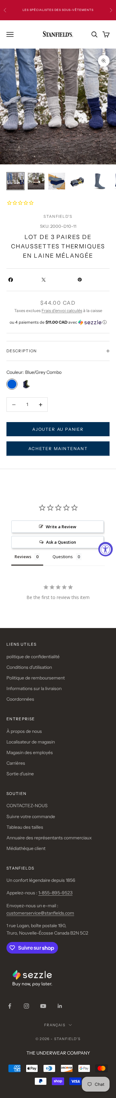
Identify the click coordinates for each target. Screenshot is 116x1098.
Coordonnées (20, 699)
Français (54, 1025)
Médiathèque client (25, 848)
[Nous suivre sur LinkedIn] (60, 1006)
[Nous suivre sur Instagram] (26, 1006)
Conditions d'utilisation (29, 667)
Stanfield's (58, 216)
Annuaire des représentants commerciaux (49, 838)
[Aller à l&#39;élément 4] (77, 181)
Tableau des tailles (24, 827)
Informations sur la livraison (34, 688)
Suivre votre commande (30, 816)
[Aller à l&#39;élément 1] (15, 181)
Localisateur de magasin (30, 742)
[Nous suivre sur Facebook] (9, 1006)
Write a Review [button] (61, 527)
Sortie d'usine (20, 774)
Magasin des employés (29, 752)
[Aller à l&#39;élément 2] (36, 181)
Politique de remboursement (35, 678)
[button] (58, 322)
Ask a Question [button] (61, 542)
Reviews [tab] (23, 556)
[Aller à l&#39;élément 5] (98, 181)
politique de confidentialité (33, 657)
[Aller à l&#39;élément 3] (57, 181)
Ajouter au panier (58, 429)
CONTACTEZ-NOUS (27, 805)
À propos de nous (24, 731)
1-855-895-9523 (55, 893)
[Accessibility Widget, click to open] (105, 549)
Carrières (15, 763)
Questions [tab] (63, 556)
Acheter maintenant (58, 448)
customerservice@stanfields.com (40, 913)
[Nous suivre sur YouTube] (43, 1006)
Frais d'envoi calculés (62, 310)
